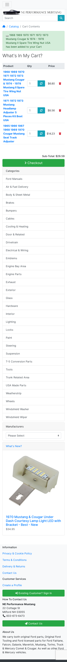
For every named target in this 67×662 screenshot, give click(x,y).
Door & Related (15, 234)
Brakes (10, 202)
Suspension (13, 353)
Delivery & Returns (13, 566)
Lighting (11, 321)
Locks (9, 329)
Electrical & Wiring (17, 250)
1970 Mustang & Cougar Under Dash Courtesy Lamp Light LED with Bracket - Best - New (33, 521)
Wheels (10, 401)
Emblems (11, 258)
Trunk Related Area (17, 377)
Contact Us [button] (34, 623)
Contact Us (9, 572)
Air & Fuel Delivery (17, 186)
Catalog (14, 26)
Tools (9, 369)
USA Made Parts (16, 385)
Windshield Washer (17, 409)
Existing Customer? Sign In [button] (35, 593)
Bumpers (11, 210)
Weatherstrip (13, 393)
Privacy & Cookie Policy (17, 553)
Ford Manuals (14, 178)
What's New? (14, 446)
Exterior (11, 290)
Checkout (34, 163)
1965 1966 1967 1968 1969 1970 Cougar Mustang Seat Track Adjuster (14, 133)
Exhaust (11, 282)
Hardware (12, 305)
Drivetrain (12, 242)
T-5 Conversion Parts (19, 361)
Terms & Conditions (14, 560)
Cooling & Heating (17, 226)
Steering (11, 345)
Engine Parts (13, 274)
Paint (9, 337)
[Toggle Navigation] (7, 4)
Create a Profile (12, 585)
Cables (10, 218)
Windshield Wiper (16, 417)
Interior (10, 313)
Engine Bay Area (16, 266)
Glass (9, 298)
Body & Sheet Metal (18, 194)
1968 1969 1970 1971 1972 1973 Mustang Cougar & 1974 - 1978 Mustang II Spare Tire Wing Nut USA (14, 83)
